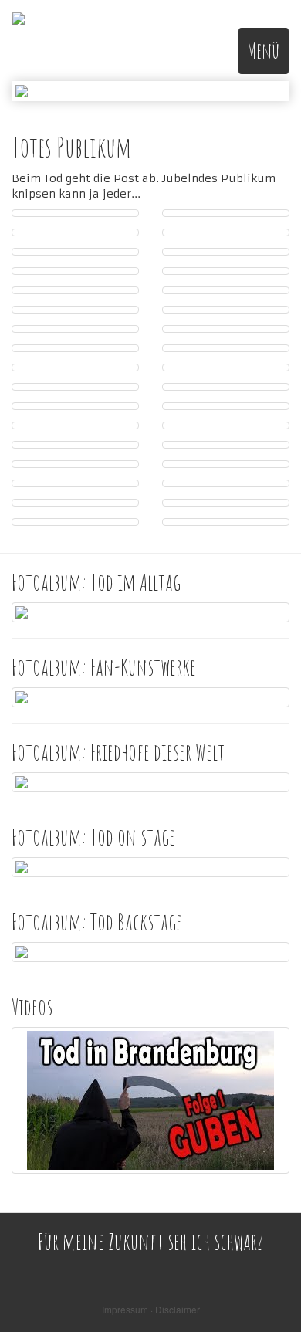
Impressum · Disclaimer (151, 1309)
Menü (263, 50)
